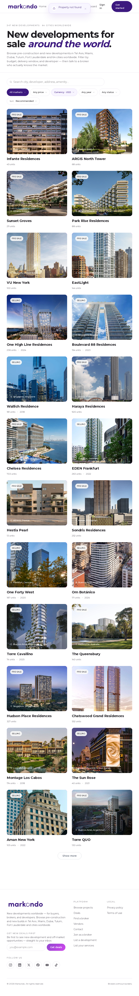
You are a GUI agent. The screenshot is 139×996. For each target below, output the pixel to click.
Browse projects (83, 907)
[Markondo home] (23, 6)
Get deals (56, 947)
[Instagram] (10, 965)
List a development (85, 940)
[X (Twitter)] (29, 965)
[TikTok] (56, 965)
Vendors (78, 923)
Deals (77, 913)
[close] (85, 8)
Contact (78, 929)
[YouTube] (47, 965)
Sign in (102, 6)
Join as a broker (83, 934)
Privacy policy (115, 907)
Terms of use (114, 913)
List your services (84, 945)
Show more (70, 855)
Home (42, 6)
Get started (119, 6)
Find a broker (81, 918)
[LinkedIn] (19, 965)
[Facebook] (38, 965)
